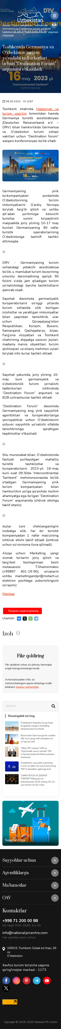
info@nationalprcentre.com (24, 932)
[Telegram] (36, 619)
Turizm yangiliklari (22, 25)
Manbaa (8, 594)
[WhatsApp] (30, 619)
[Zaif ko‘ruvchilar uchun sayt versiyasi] (54, 25)
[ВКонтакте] (19, 619)
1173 (42, 969)
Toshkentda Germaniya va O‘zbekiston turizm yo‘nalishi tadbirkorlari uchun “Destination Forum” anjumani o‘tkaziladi (30, 30)
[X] (25, 619)
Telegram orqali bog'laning (23, 611)
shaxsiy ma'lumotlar (27, 687)
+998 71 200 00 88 (20, 920)
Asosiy (6, 25)
